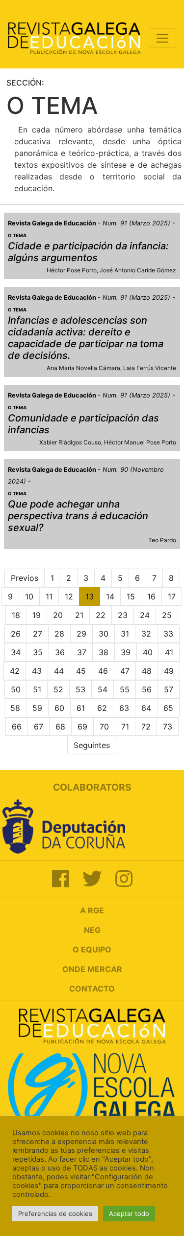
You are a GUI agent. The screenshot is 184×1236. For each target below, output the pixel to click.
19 (36, 615)
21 (79, 615)
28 (59, 634)
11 (49, 596)
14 (110, 596)
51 (37, 689)
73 (167, 726)
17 (172, 596)
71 (125, 726)
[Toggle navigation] (162, 38)
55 (125, 689)
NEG (92, 930)
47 (125, 671)
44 (59, 671)
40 (148, 652)
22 (100, 615)
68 (60, 726)
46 (103, 671)
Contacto (92, 988)
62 (102, 708)
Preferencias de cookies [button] (55, 1213)
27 (37, 634)
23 (123, 615)
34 (16, 652)
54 (102, 689)
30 (103, 634)
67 (38, 726)
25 (167, 615)
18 (16, 615)
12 (69, 596)
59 (37, 708)
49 (169, 671)
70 (104, 726)
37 (81, 652)
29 (81, 634)
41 (169, 652)
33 (168, 634)
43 (37, 671)
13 (89, 596)
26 (16, 634)
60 (59, 708)
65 (168, 708)
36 (60, 652)
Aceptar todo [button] (129, 1213)
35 (38, 652)
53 (80, 689)
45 (81, 671)
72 (146, 726)
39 (126, 652)
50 (16, 689)
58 (15, 708)
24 (145, 615)
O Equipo (92, 949)
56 (147, 689)
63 (124, 708)
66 (17, 726)
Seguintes (92, 745)
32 (146, 634)
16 (151, 596)
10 (29, 596)
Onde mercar (92, 969)
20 (58, 615)
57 (168, 689)
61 (81, 708)
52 (58, 689)
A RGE (92, 910)
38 (103, 652)
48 (147, 671)
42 (15, 671)
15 (131, 596)
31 (125, 634)
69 (82, 726)
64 (146, 708)
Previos (24, 578)
